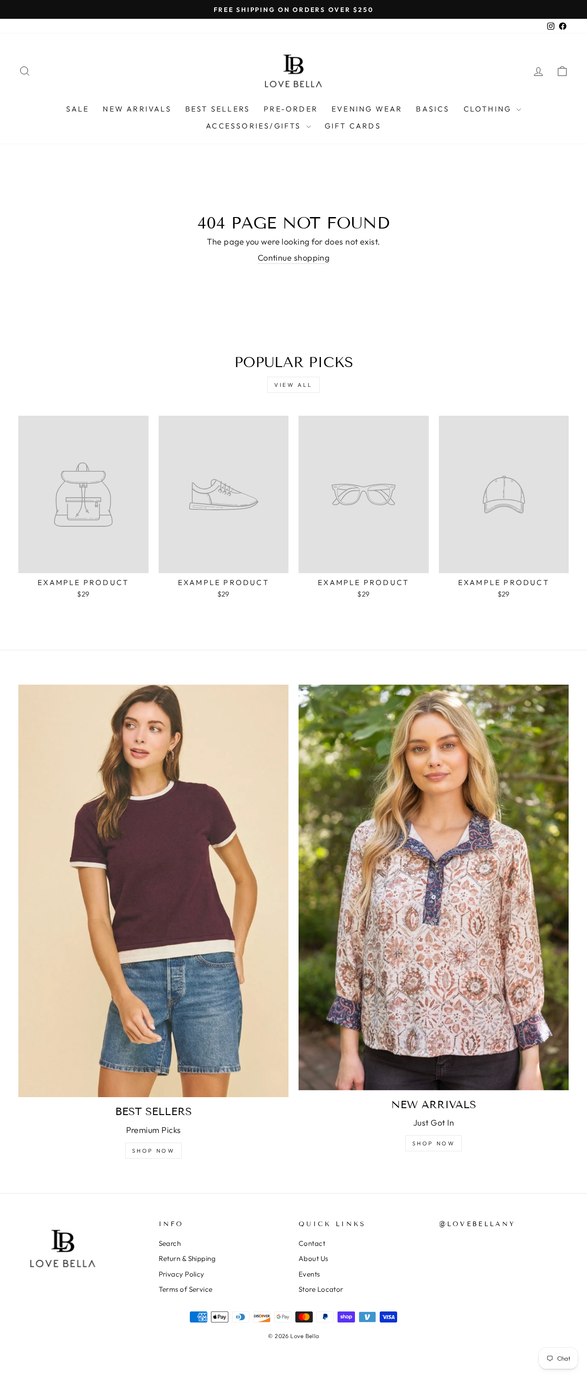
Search (170, 1243)
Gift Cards (353, 125)
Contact (312, 1243)
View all (293, 384)
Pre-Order (291, 108)
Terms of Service (186, 1289)
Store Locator (321, 1289)
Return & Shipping (187, 1258)
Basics (432, 108)
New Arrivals (137, 108)
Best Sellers (217, 108)
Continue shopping (294, 257)
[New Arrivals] (434, 887)
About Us (313, 1258)
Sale (77, 108)
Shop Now (153, 1150)
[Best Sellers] (153, 891)
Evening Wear (367, 108)
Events (309, 1274)
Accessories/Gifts (255, 125)
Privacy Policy (182, 1274)
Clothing (489, 108)
